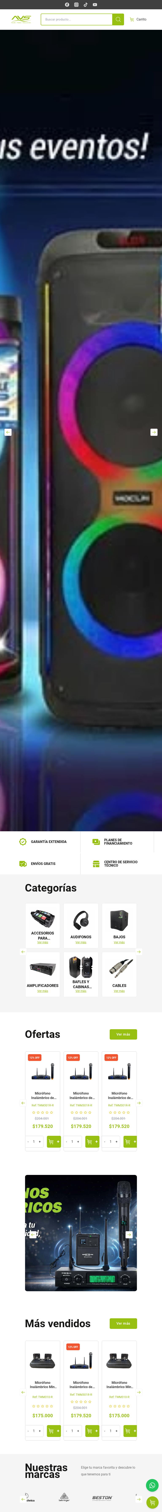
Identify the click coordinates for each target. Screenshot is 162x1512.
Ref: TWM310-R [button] (81, 1397)
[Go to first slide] (139, 1392)
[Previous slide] (8, 432)
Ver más (42, 942)
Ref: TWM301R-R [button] (43, 1105)
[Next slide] (154, 432)
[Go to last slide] (23, 952)
